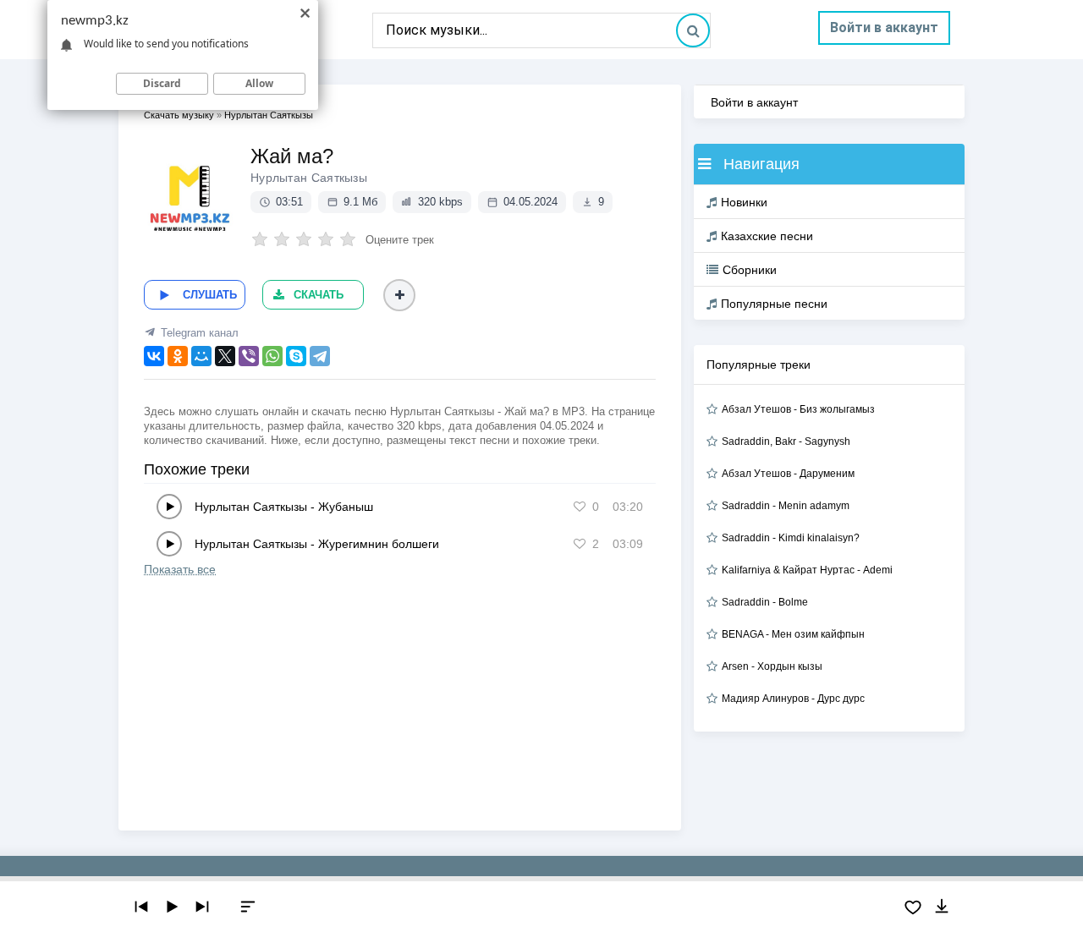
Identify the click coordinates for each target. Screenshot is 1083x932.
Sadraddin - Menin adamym (785, 506)
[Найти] (693, 30)
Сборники (750, 270)
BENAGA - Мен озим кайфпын (793, 634)
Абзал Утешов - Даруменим (788, 474)
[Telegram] (320, 356)
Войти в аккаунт (884, 27)
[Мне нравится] (579, 506)
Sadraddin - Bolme (765, 602)
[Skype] (296, 356)
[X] (225, 356)
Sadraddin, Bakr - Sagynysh (786, 441)
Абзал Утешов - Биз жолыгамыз (798, 409)
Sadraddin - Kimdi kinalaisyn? (791, 538)
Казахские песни (767, 236)
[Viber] (249, 356)
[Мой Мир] (201, 356)
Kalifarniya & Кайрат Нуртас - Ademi (807, 570)
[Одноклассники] (178, 356)
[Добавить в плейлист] (399, 295)
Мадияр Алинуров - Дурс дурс (793, 698)
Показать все (180, 569)
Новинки (744, 202)
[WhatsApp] (272, 356)
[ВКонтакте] (154, 356)
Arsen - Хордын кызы (772, 666)
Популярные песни (774, 303)
